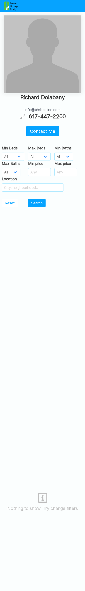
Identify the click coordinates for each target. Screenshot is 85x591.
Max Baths (11, 163)
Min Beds (10, 148)
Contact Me (42, 131)
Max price (62, 163)
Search (37, 203)
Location (9, 179)
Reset (10, 203)
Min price (35, 163)
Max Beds (36, 148)
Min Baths (63, 148)
